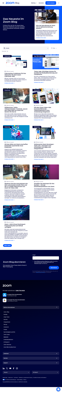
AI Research (7, 342)
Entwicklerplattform (8, 339)
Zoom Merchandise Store (10, 347)
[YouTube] (10, 368)
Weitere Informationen (9, 307)
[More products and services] (58, 3)
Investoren (6, 327)
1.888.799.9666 (20, 291)
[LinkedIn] (4, 368)
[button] (58, 389)
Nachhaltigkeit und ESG (9, 332)
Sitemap (24, 379)
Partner (5, 324)
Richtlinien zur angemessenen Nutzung (26, 377)
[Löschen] (48, 48)
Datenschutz (10, 377)
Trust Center (16, 377)
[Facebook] (14, 368)
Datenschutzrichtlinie (40, 272)
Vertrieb (6, 358)
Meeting (33, 3)
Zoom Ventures (7, 344)
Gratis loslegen (51, 3)
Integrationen (7, 322)
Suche (7, 48)
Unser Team (6, 317)
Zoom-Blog (6, 312)
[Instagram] (17, 368)
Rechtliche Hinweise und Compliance (39, 377)
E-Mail (34, 255)
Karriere (5, 319)
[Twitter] (7, 368)
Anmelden (41, 3)
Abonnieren (54, 267)
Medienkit (6, 337)
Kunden (5, 314)
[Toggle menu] (3, 2)
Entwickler (4, 51)
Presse (5, 329)
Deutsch (5, 372)
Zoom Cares (7, 334)
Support (6, 363)
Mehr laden (8, 245)
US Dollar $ (35, 372)
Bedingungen (5, 377)
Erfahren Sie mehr (41, 38)
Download (6, 353)
